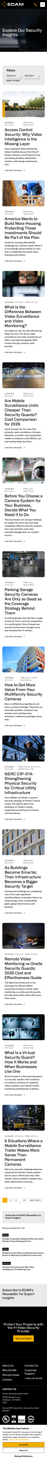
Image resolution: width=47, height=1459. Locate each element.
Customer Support (31, 1372)
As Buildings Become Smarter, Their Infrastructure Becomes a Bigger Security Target (23, 876)
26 (25, 1200)
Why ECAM (9, 1370)
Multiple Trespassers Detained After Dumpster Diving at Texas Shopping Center (23, 1240)
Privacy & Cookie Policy (19, 1439)
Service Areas (10, 1374)
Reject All (23, 1450)
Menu (42, 4)
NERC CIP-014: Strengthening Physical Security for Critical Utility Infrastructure (21, 783)
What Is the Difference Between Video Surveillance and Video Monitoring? (23, 316)
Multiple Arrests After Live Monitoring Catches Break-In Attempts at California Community (23, 1254)
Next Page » (35, 1201)
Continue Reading (13, 170)
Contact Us (31, 1365)
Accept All (23, 1445)
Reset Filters (13, 81)
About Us (8, 1365)
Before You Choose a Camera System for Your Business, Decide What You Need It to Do (24, 505)
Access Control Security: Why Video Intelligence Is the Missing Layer (18, 1268)
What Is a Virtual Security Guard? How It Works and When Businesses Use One (21, 1061)
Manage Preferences (23, 1456)
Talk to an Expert (23, 1338)
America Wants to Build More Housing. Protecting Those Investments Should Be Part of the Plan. (23, 227)
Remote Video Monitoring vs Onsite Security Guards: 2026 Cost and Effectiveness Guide (23, 968)
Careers (7, 1379)
